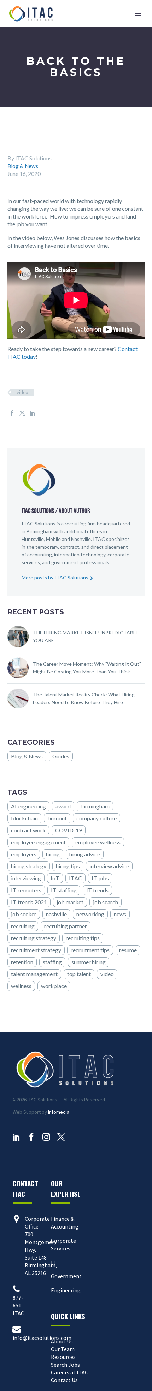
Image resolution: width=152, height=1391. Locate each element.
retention (22, 962)
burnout (57, 818)
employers (23, 854)
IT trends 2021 (29, 902)
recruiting (23, 926)
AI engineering (28, 806)
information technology (79, 555)
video (22, 392)
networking (90, 914)
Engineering (66, 1290)
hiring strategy (28, 866)
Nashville (81, 539)
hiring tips (68, 866)
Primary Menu (138, 13)
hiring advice (84, 854)
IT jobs (100, 878)
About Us (62, 1341)
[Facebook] (12, 413)
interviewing (26, 878)
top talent (79, 974)
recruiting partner (65, 926)
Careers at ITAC (69, 1372)
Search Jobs (65, 1364)
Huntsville (33, 539)
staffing (52, 962)
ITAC (75, 878)
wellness (21, 986)
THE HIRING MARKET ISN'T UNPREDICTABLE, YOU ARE (86, 636)
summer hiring (88, 962)
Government (66, 1276)
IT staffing (64, 890)
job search (105, 902)
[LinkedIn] (32, 413)
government (64, 562)
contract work (28, 830)
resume (128, 950)
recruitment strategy (36, 950)
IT (53, 1262)
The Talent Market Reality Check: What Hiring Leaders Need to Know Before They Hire (84, 698)
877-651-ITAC (18, 1305)
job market (70, 902)
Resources (63, 1356)
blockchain (24, 818)
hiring (53, 854)
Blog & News (23, 165)
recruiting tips (83, 938)
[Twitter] (22, 413)
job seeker (23, 914)
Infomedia (58, 1112)
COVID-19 (68, 830)
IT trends (97, 890)
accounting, (40, 555)
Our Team (63, 1349)
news (120, 914)
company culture (96, 818)
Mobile (53, 539)
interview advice (109, 866)
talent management (34, 974)
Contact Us (64, 1380)
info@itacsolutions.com (42, 1337)
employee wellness (98, 842)
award (63, 806)
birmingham (95, 806)
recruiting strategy (33, 938)
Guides (60, 756)
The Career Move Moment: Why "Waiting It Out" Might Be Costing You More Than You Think (87, 668)
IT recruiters (26, 890)
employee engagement (38, 842)
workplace (54, 986)
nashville (56, 914)
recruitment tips (90, 950)
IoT (55, 878)
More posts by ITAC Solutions (55, 577)
